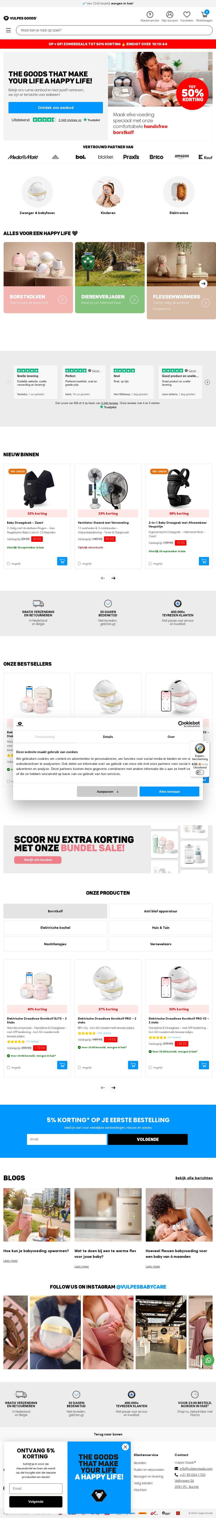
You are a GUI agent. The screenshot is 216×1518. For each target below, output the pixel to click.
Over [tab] (171, 737)
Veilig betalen (143, 1483)
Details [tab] (108, 737)
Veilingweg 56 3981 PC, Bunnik (187, 1484)
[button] (114, 58)
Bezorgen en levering (148, 1476)
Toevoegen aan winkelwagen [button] (62, 561)
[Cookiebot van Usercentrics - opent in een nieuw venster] (181, 724)
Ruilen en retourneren (149, 1470)
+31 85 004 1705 (192, 1475)
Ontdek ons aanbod (56, 107)
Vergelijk (16, 563)
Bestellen (140, 1463)
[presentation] (103, 578)
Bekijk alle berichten (194, 1177)
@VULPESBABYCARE (141, 1287)
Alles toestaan (169, 791)
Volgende (35, 1501)
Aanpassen (105, 791)
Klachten (140, 1490)
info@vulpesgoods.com (196, 1469)
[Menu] (207, 743)
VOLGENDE (148, 1139)
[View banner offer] (108, 849)
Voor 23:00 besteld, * (195, 1404)
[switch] (200, 772)
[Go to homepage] (20, 18)
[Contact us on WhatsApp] (208, 1360)
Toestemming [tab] (45, 737)
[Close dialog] (125, 1447)
